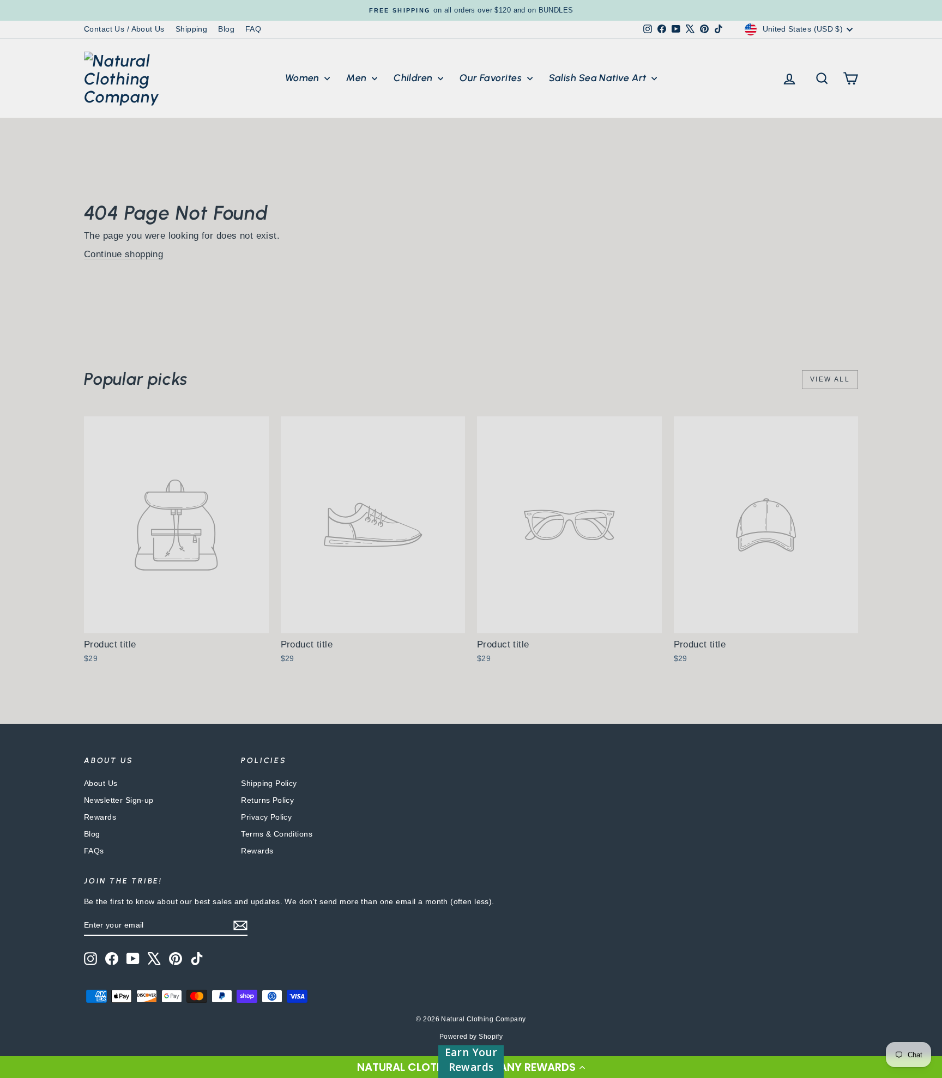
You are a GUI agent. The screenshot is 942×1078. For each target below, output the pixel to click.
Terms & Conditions (276, 833)
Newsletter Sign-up (119, 800)
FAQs (94, 850)
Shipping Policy (269, 783)
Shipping (191, 29)
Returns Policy (267, 800)
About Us (100, 783)
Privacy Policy (266, 817)
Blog (226, 29)
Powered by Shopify (471, 1036)
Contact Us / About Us (124, 29)
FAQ (253, 29)
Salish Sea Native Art (599, 78)
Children (414, 78)
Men (357, 78)
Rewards (100, 817)
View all (830, 379)
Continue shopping (123, 254)
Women (303, 78)
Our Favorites (492, 78)
